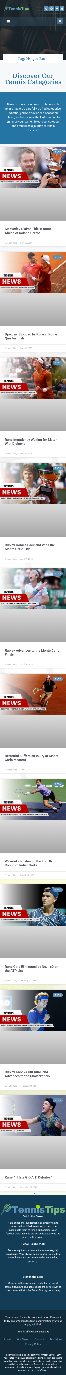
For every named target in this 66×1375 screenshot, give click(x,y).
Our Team (23, 1339)
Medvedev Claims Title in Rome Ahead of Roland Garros (28, 231)
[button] (8, 21)
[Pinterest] (51, 8)
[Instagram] (46, 8)
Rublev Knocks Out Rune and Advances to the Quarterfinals (27, 1074)
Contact (39, 1339)
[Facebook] (62, 8)
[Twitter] (57, 8)
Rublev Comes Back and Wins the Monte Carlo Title (30, 547)
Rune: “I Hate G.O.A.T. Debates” (28, 1177)
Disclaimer (56, 1339)
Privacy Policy (33, 1344)
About (7, 1339)
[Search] (60, 21)
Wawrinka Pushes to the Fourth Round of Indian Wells (28, 863)
